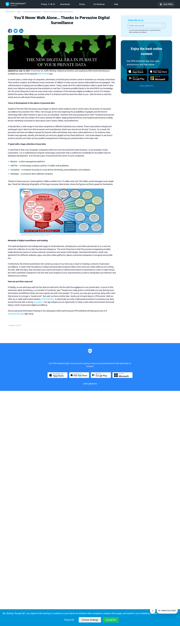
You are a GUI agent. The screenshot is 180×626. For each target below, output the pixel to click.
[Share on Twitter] (16, 31)
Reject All (69, 620)
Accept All (111, 620)
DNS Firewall (43, 74)
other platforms (146, 86)
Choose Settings (90, 620)
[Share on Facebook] (10, 31)
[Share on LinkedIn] (21, 31)
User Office (168, 4)
